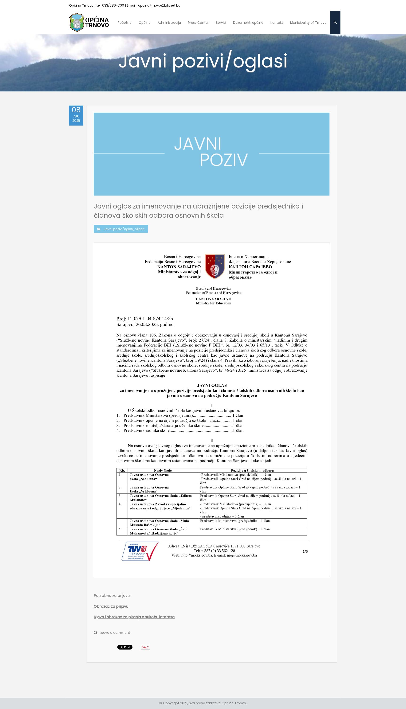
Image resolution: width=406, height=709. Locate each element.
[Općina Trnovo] (89, 22)
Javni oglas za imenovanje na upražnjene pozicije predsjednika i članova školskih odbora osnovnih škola (198, 211)
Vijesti (139, 229)
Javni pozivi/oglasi (118, 229)
